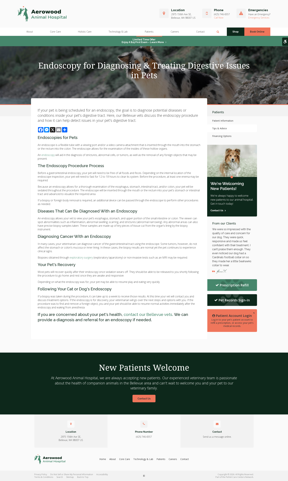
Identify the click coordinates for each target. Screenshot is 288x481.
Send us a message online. (217, 436)
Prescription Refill (234, 285)
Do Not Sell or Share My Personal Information (71, 474)
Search (59, 477)
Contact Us (144, 398)
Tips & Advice (219, 128)
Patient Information (222, 120)
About (29, 31)
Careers (175, 31)
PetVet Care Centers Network (239, 477)
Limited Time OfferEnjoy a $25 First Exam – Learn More (143, 41)
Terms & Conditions (43, 477)
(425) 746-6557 (222, 14)
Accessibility (102, 474)
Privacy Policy (40, 474)
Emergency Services (258, 17)
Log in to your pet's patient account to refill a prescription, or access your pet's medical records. (232, 320)
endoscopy (48, 155)
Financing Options (222, 136)
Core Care (55, 31)
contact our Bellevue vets (148, 314)
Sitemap (70, 477)
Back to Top (82, 477)
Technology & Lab (118, 31)
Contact (200, 31)
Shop (235, 31)
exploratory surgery (81, 257)
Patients (149, 31)
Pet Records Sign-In (234, 300)
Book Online (257, 31)
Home (102, 459)
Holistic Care (85, 31)
